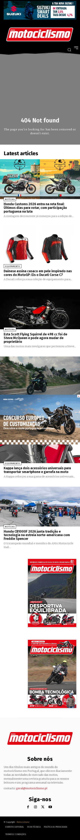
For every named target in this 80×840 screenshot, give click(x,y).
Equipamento (12, 266)
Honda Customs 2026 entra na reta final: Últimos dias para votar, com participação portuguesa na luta (35, 208)
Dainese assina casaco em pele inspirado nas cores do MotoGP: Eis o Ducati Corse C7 (38, 273)
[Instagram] (35, 807)
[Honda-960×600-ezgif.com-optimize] (40, 443)
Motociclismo (23, 822)
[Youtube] (50, 807)
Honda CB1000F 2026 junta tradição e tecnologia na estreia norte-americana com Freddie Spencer (37, 535)
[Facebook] (28, 807)
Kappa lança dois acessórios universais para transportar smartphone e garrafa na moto (37, 470)
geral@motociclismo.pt (31, 788)
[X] (43, 807)
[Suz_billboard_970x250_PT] (40, 18)
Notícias (10, 199)
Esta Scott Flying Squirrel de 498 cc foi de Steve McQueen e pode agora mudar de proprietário (35, 338)
